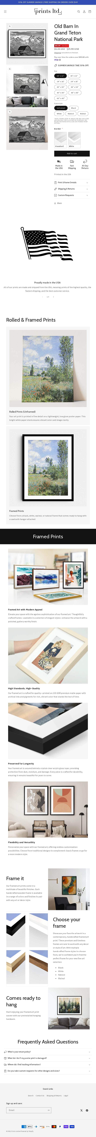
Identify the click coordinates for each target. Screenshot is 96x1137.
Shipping (57, 53)
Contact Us (40, 1095)
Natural (71, 114)
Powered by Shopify (27, 1131)
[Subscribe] (48, 1110)
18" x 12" (74, 76)
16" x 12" (60, 76)
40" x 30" (61, 93)
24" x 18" (74, 81)
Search (31, 1095)
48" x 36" (75, 93)
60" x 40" (61, 98)
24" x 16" (60, 81)
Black (73, 108)
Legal (66, 1095)
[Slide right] (53, 297)
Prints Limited (16, 1131)
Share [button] (59, 203)
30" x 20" (60, 87)
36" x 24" (74, 87)
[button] (5, 11)
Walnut (83, 114)
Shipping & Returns (54, 1095)
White (59, 114)
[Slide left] (42, 297)
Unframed (61, 108)
